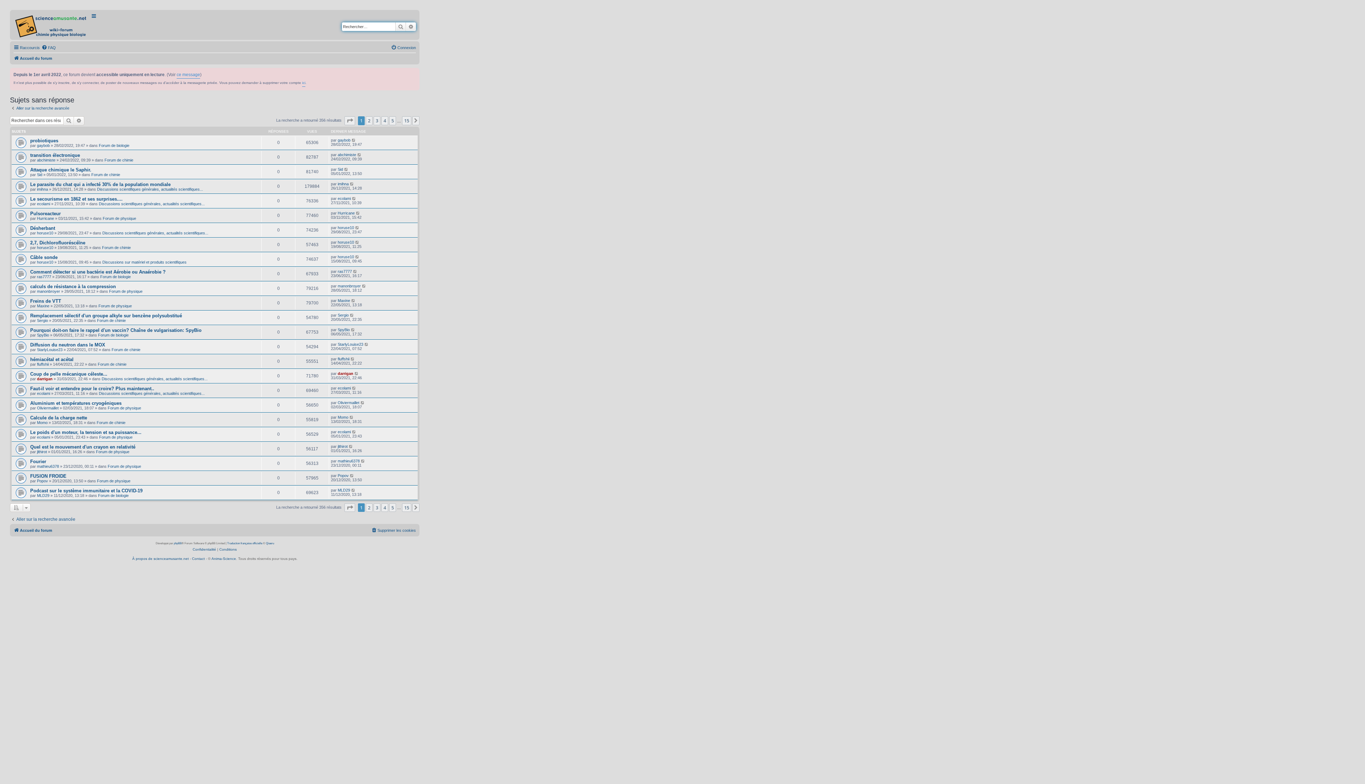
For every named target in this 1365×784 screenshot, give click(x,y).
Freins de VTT (45, 301)
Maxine (43, 306)
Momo (42, 422)
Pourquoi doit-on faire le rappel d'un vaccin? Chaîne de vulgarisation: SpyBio (116, 330)
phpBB (178, 543)
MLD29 (43, 495)
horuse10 (45, 233)
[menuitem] (49, 47)
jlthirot (42, 452)
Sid (39, 175)
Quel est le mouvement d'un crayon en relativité (82, 447)
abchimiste (46, 160)
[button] (349, 120)
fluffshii (43, 364)
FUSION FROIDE (48, 476)
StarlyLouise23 (50, 350)
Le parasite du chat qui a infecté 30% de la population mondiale (100, 184)
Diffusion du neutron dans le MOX (67, 345)
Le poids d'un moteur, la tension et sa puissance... (85, 432)
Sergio (42, 320)
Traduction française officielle (244, 543)
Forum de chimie (119, 160)
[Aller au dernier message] (354, 140)
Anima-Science (224, 559)
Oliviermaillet (48, 408)
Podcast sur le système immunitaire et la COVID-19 (86, 490)
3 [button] (377, 120)
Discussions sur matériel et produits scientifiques (144, 262)
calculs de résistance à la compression (73, 286)
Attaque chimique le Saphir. (60, 170)
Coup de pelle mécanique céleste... (68, 374)
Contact (198, 559)
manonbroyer (48, 291)
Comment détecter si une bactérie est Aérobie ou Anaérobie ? (98, 272)
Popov (42, 481)
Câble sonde (44, 257)
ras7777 (44, 277)
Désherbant (42, 228)
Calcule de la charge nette (58, 417)
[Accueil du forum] (51, 25)
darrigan (45, 379)
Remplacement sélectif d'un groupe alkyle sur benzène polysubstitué (106, 315)
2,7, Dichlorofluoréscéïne (57, 242)
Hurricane (45, 218)
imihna (42, 189)
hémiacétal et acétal (52, 359)
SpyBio (43, 335)
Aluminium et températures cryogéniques (76, 403)
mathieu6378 (48, 466)
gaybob (43, 145)
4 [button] (385, 120)
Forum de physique (119, 218)
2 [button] (369, 120)
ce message (188, 74)
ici (303, 83)
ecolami (43, 204)
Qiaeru (270, 543)
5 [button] (392, 120)
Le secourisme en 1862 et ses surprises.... (76, 199)
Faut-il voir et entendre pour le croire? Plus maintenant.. (92, 388)
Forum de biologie (114, 145)
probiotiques (44, 140)
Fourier (38, 461)
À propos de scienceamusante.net (160, 559)
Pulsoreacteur (45, 213)
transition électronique (55, 155)
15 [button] (406, 120)
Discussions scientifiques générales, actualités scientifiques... (150, 189)
